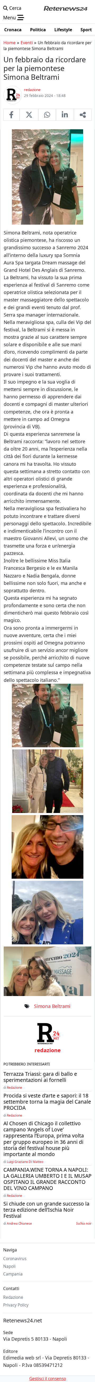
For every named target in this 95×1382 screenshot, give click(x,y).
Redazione (14, 1087)
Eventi (27, 43)
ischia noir (84, 1223)
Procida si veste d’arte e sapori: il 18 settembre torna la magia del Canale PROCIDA (47, 1101)
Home (9, 43)
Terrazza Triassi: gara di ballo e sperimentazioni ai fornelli (40, 1077)
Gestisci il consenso (47, 1378)
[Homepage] (65, 8)
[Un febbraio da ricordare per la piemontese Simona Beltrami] (11, 115)
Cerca (14, 8)
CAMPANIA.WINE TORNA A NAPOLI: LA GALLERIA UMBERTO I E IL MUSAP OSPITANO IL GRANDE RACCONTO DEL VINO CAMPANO (47, 1179)
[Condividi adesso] (83, 115)
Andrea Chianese (19, 1223)
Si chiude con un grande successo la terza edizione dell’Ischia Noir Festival (46, 1210)
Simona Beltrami (52, 1006)
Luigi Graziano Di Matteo (25, 1161)
